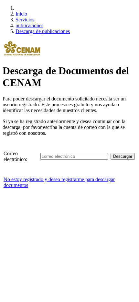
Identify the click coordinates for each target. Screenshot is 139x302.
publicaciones (29, 25)
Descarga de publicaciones (43, 31)
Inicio (21, 14)
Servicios (25, 19)
